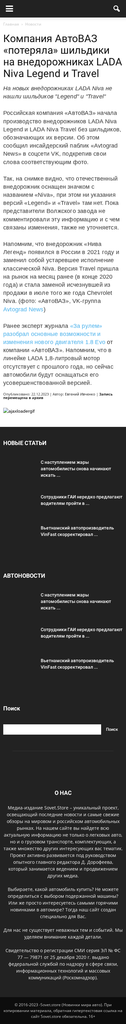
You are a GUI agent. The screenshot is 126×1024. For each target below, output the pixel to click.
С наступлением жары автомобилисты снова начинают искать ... (76, 469)
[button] (117, 8)
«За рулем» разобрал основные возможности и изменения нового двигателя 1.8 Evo (54, 334)
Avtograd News (23, 309)
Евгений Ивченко (80, 394)
